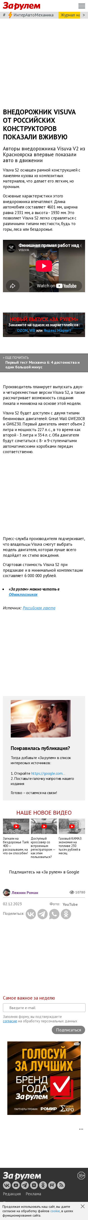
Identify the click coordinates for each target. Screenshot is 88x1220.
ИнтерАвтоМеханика (33, 15)
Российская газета (39, 608)
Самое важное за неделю (29, 998)
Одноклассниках (23, 594)
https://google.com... (48, 773)
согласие (10, 1021)
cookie (55, 1211)
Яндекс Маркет (57, 330)
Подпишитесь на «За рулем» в (44, 872)
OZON (22, 330)
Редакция (12, 1193)
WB (32, 330)
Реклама (33, 1193)
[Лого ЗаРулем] (21, 6)
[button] (83, 1206)
